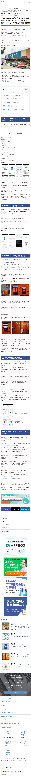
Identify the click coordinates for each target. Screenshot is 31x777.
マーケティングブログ (8, 8)
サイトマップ (20, 760)
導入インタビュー (6, 531)
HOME (1, 8)
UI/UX (6, 15)
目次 (4, 89)
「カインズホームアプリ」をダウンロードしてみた (15, 93)
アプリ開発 (16, 8)
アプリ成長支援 (5, 524)
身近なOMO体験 (22, 35)
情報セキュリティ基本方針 (5, 760)
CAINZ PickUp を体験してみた (10, 98)
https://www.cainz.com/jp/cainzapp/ (10, 478)
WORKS (5, 701)
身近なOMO (19, 15)
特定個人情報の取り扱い (21, 758)
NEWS (5, 705)
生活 (14, 15)
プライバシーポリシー (12, 758)
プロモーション (5, 527)
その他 (3, 534)
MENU (26, 1)
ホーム (6, 758)
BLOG (4, 709)
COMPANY (6, 716)
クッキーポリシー (27, 760)
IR (3, 720)
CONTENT (8, 712)
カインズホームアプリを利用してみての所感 (13, 109)
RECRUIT (6, 727)
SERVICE (6, 698)
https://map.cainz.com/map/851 (15, 81)
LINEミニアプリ (6, 521)
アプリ (10, 15)
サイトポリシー (13, 760)
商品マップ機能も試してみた (10, 106)
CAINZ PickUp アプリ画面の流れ (11, 102)
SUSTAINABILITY (10, 723)
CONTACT (15, 692)
